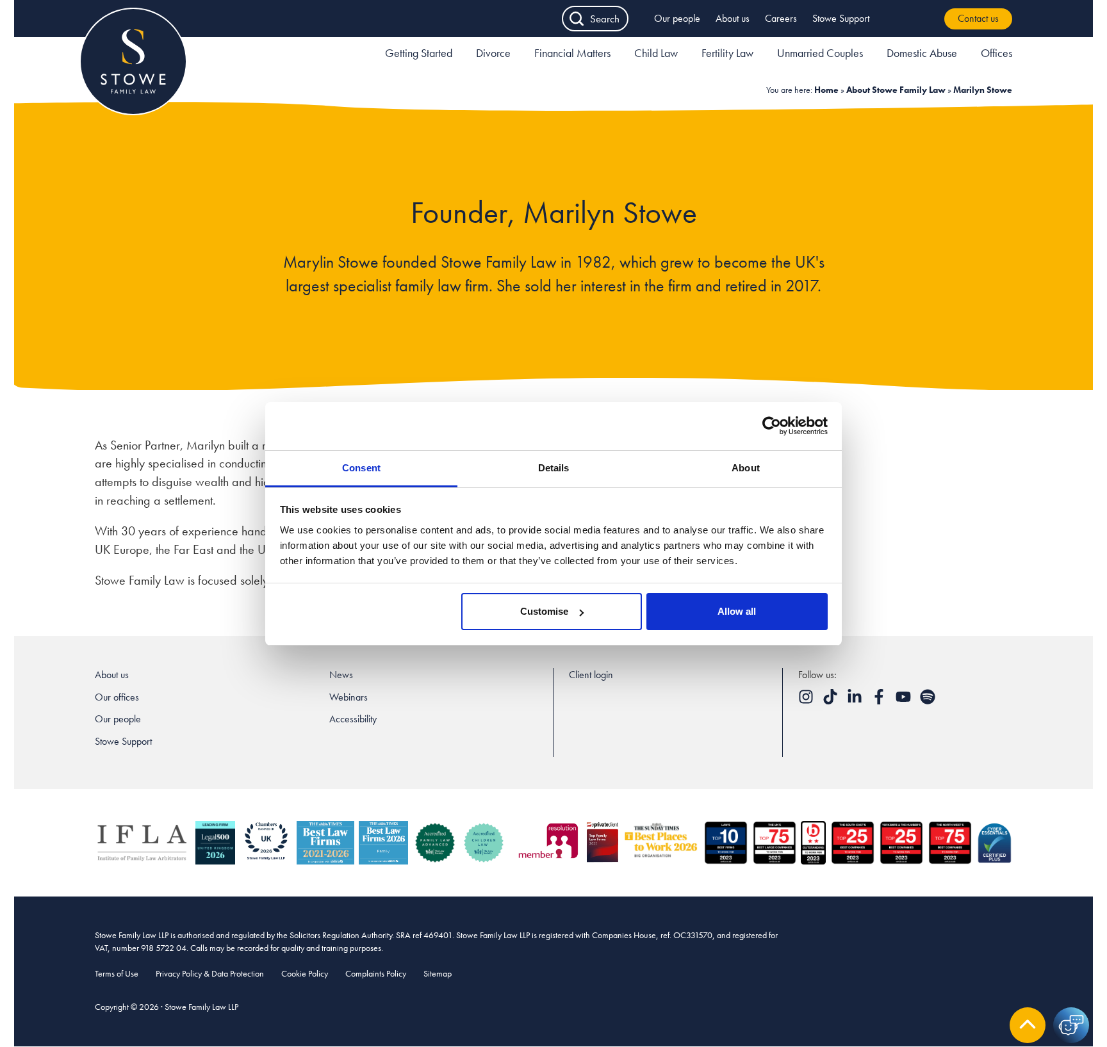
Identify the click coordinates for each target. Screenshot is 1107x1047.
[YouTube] (905, 701)
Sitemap (437, 973)
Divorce (493, 52)
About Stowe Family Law (896, 89)
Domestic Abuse (922, 52)
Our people (677, 18)
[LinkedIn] (856, 701)
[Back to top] (1028, 1025)
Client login (591, 674)
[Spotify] (927, 701)
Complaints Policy (375, 973)
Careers (781, 18)
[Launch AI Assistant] (1071, 1025)
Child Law (656, 52)
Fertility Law (727, 52)
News (341, 674)
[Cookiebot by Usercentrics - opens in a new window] (772, 425)
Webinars (348, 697)
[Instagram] (807, 701)
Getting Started (418, 52)
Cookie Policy (304, 973)
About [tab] (746, 467)
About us (733, 18)
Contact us (978, 18)
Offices (996, 52)
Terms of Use (116, 973)
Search (604, 19)
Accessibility (353, 719)
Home (826, 89)
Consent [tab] (361, 467)
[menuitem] (419, 55)
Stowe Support (840, 18)
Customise (544, 611)
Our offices (117, 697)
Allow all (737, 611)
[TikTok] (831, 701)
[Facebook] (880, 701)
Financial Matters (572, 52)
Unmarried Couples (820, 52)
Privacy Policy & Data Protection (210, 973)
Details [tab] (554, 467)
